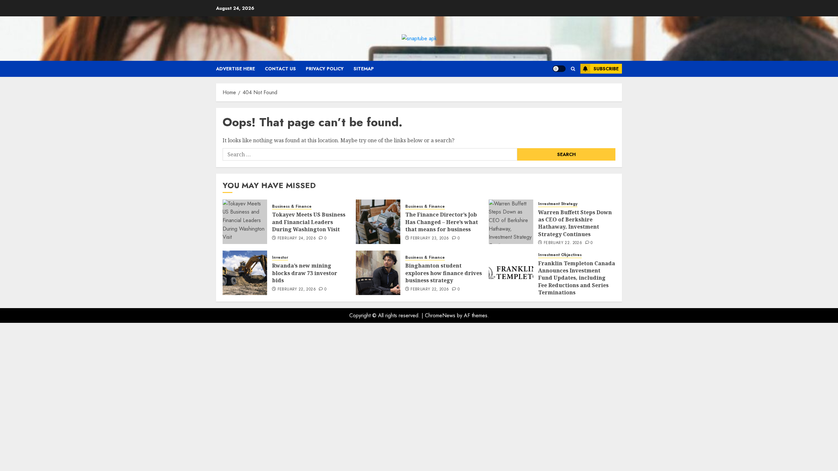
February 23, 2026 (429, 238)
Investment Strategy (557, 204)
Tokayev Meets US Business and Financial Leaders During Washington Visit (308, 222)
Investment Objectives (560, 255)
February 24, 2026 (297, 238)
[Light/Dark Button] (559, 68)
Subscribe (606, 68)
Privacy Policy (325, 68)
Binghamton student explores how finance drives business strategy (443, 273)
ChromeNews (440, 315)
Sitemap (364, 68)
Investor (280, 257)
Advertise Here (235, 68)
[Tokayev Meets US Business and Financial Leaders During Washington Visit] (245, 222)
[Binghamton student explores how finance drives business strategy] (378, 273)
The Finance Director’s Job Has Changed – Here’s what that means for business (441, 222)
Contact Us (280, 68)
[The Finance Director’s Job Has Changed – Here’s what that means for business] (378, 222)
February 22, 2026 (563, 243)
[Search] (573, 68)
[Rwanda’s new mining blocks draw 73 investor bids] (245, 273)
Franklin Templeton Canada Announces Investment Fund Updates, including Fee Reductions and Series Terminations (576, 278)
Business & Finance (292, 206)
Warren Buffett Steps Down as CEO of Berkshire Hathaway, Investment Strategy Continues (575, 223)
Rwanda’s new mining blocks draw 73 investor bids (304, 273)
